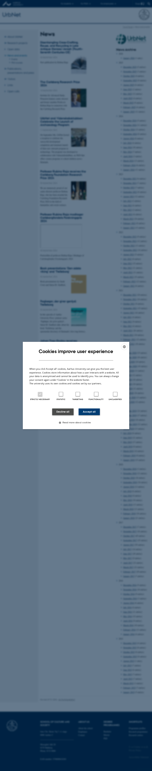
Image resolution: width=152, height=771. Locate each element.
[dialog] (76, 385)
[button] (76, 422)
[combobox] (124, 346)
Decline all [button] (62, 411)
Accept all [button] (89, 411)
